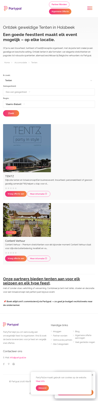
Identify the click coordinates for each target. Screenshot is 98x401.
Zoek (11, 113)
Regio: (6, 98)
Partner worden (60, 335)
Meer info (40, 381)
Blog (77, 331)
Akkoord (42, 388)
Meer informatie (37, 194)
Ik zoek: (6, 75)
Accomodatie (21, 62)
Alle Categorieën (61, 344)
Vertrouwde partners (62, 340)
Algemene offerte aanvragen (83, 336)
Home (7, 62)
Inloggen (57, 331)
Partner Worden (59, 4)
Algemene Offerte (60, 11)
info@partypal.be (18, 357)
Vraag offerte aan (16, 194)
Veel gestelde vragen (85, 342)
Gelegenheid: (9, 86)
